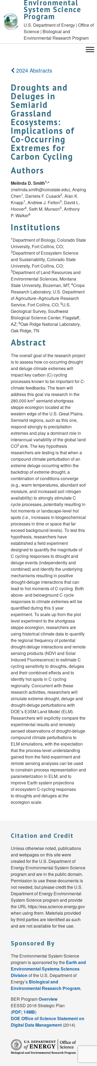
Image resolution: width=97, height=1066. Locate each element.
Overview (48, 999)
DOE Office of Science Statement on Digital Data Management (47, 1021)
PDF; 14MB (23, 1012)
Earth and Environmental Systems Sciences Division (48, 968)
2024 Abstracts (33, 70)
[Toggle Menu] (90, 49)
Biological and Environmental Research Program (45, 985)
